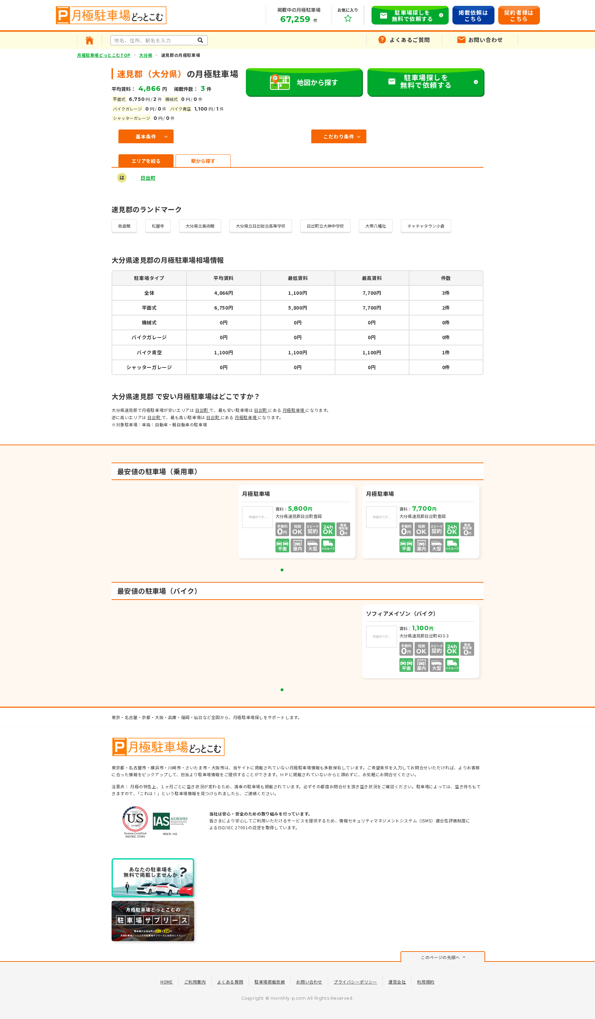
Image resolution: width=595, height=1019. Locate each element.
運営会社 (397, 982)
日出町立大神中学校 (325, 226)
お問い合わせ (309, 982)
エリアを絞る (146, 160)
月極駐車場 (294, 410)
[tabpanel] (297, 522)
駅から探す (203, 160)
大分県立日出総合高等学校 (260, 226)
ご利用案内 (195, 982)
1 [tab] (282, 570)
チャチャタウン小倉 (426, 226)
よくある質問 (230, 982)
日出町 (148, 177)
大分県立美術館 (200, 226)
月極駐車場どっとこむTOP (104, 55)
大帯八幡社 (375, 226)
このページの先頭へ (440, 957)
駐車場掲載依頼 (269, 982)
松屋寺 (158, 226)
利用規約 (425, 982)
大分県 (145, 55)
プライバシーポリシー (355, 982)
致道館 (124, 226)
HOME (166, 982)
